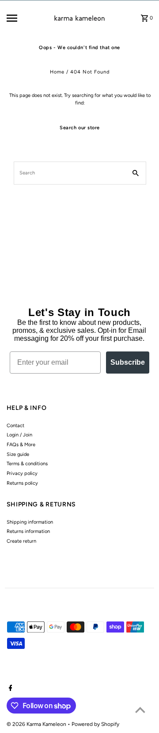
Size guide (18, 454)
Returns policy (22, 483)
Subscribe (127, 362)
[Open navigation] (18, 18)
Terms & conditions (27, 464)
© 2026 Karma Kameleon (37, 724)
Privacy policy (22, 473)
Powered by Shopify (95, 724)
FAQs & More (21, 445)
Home (57, 72)
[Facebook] (9, 689)
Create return (21, 541)
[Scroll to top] (140, 710)
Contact (15, 425)
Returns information (28, 531)
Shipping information (30, 522)
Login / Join (19, 435)
